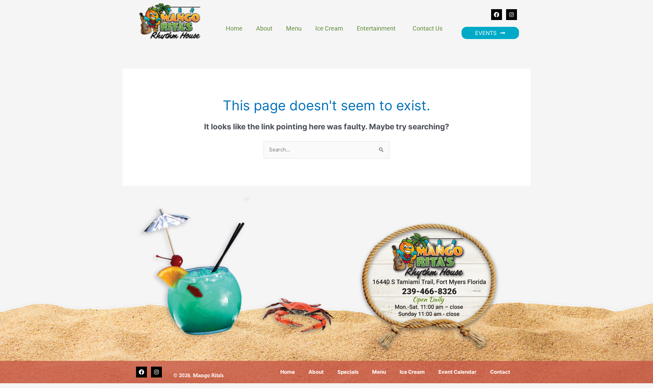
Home (234, 28)
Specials (347, 372)
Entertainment (376, 28)
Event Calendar (457, 372)
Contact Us (427, 28)
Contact (500, 372)
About (264, 28)
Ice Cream (329, 28)
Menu (294, 28)
